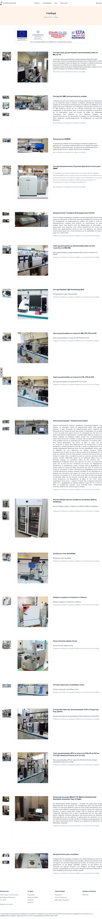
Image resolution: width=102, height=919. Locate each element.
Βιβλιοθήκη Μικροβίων (62, 900)
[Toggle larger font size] (1, 376)
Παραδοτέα (58, 895)
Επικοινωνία (63, 3)
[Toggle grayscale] (1, 372)
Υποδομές (30, 900)
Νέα (56, 3)
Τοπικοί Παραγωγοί (61, 897)
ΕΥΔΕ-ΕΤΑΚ (85, 895)
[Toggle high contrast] (1, 369)
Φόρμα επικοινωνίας (6, 904)
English (100, 3)
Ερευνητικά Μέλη (32, 897)
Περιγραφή (30, 895)
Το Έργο (36, 3)
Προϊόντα (30, 902)
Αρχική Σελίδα (47, 17)
